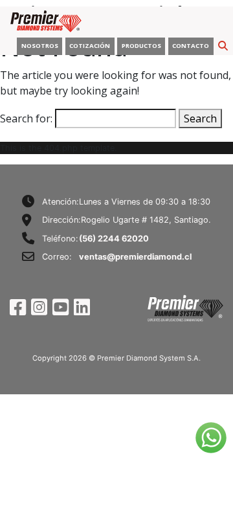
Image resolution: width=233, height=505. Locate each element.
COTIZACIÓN (89, 45)
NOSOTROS (39, 45)
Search (200, 118)
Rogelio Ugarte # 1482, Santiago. (146, 220)
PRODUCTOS (141, 45)
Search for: (26, 118)
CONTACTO (190, 45)
